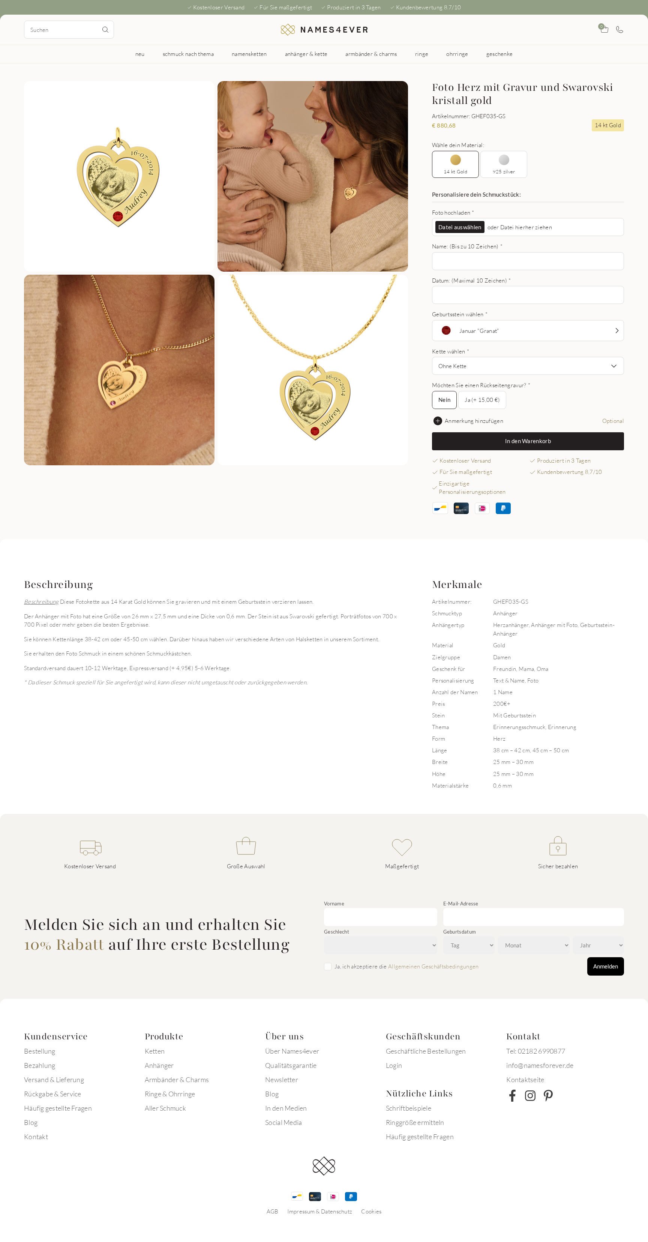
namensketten (249, 53)
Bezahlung (39, 1065)
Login (394, 1065)
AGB (273, 1211)
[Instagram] (530, 1096)
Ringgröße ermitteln (415, 1122)
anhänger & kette (306, 53)
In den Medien (286, 1108)
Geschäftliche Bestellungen (426, 1051)
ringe (422, 53)
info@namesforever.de (539, 1065)
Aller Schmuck (165, 1108)
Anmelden (605, 966)
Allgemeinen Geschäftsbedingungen (433, 966)
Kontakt (36, 1136)
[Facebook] (512, 1096)
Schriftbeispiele (408, 1108)
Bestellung (40, 1051)
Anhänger (159, 1065)
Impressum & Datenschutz (319, 1211)
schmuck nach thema (188, 53)
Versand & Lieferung (54, 1079)
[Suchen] (105, 29)
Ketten (155, 1051)
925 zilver (504, 171)
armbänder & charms (371, 53)
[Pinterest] (548, 1096)
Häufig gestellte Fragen (58, 1108)
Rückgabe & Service (52, 1094)
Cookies (371, 1211)
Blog (31, 1122)
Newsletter (281, 1079)
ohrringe (457, 53)
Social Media (283, 1122)
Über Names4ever (292, 1051)
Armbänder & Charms (177, 1079)
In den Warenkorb (528, 441)
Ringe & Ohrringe (170, 1094)
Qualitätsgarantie (290, 1065)
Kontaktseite (525, 1079)
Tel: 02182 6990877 (535, 1051)
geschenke (499, 53)
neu (140, 53)
